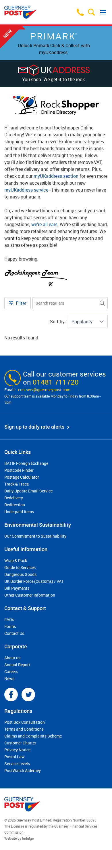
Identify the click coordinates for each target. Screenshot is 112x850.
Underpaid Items (19, 511)
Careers (11, 671)
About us (12, 657)
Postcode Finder (19, 470)
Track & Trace (16, 484)
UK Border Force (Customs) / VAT (34, 581)
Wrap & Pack (15, 560)
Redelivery (13, 498)
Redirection (14, 504)
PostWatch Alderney (22, 770)
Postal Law (14, 756)
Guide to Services (20, 567)
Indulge (28, 838)
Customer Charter (20, 743)
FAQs (9, 619)
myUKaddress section (56, 176)
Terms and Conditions (24, 729)
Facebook (11, 694)
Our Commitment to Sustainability (35, 536)
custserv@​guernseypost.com (44, 389)
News (9, 678)
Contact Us (14, 633)
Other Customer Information (29, 595)
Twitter (28, 694)
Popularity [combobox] (82, 321)
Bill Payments (16, 588)
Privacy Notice (17, 749)
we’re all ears (44, 224)
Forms (10, 626)
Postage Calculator (21, 477)
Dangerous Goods (20, 574)
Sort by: (57, 321)
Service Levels (17, 763)
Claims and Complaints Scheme (33, 736)
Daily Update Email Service (28, 491)
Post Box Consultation (24, 722)
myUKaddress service (26, 190)
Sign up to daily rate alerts (34, 426)
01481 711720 (56, 382)
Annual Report (17, 664)
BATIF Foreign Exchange (26, 463)
